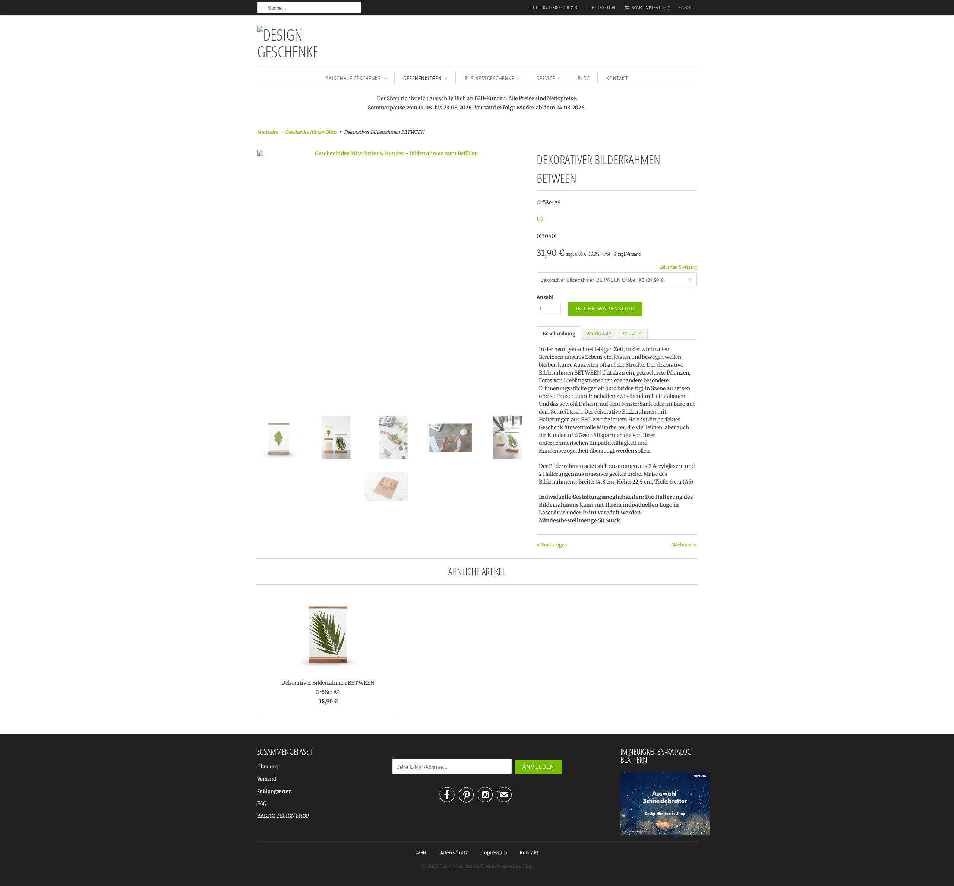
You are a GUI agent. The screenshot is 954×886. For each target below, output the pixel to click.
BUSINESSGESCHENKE (489, 78)
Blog (584, 78)
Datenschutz (453, 853)
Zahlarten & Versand (678, 267)
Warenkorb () (650, 7)
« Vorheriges (552, 545)
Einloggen (601, 7)
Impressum (493, 853)
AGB (421, 853)
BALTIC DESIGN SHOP (283, 816)
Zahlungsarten (274, 791)
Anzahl (545, 297)
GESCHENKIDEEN (422, 78)
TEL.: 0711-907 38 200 (554, 7)
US (540, 219)
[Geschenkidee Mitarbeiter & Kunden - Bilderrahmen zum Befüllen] (393, 153)
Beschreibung (559, 334)
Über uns (267, 767)
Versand (632, 334)
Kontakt (617, 78)
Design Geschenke (459, 866)
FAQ (261, 803)
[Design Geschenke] (287, 43)
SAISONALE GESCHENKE (353, 78)
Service (546, 78)
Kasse (685, 7)
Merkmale (599, 334)
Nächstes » (684, 545)
